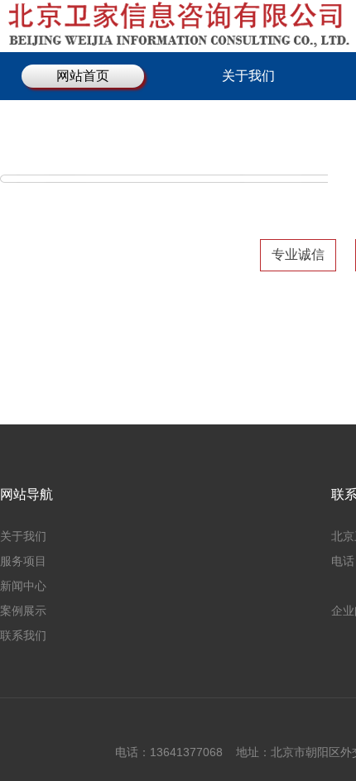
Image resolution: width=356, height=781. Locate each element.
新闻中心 (23, 585)
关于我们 (248, 76)
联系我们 (23, 635)
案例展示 (23, 610)
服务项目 (23, 561)
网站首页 (82, 76)
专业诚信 (298, 254)
